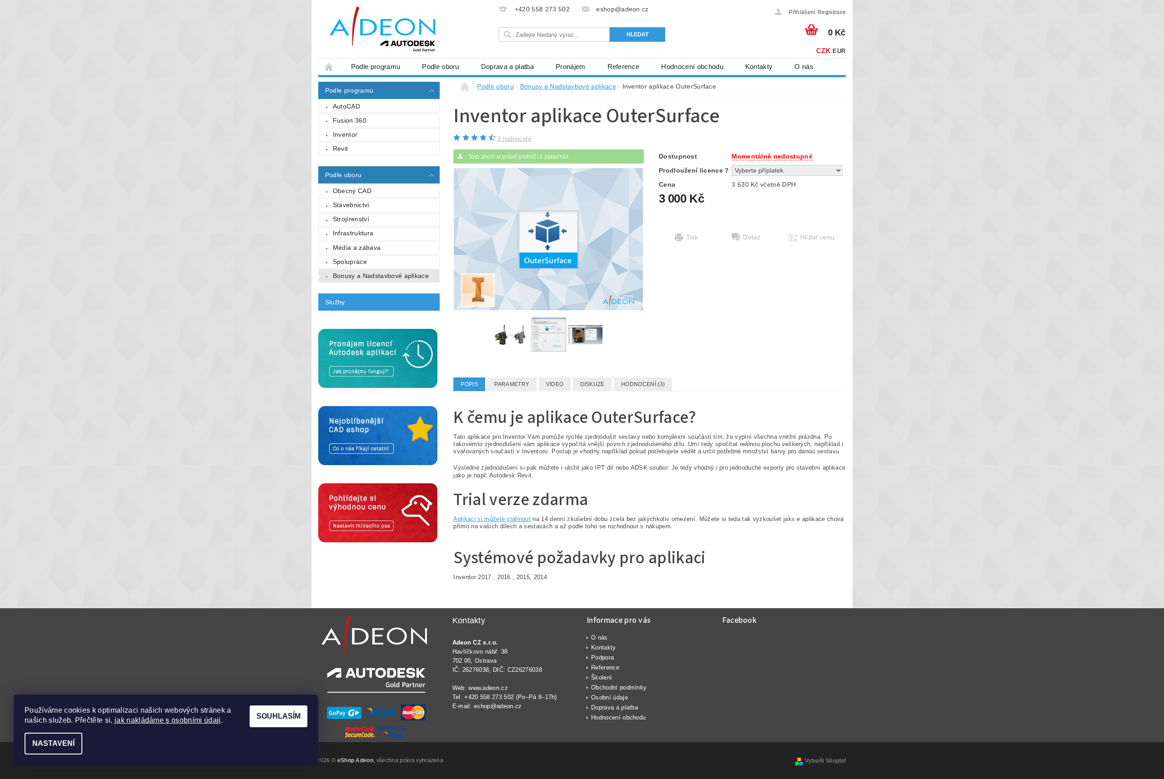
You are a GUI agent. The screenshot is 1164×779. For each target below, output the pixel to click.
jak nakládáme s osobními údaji (168, 720)
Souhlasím (278, 716)
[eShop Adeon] (382, 30)
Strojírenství (351, 219)
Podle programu (375, 66)
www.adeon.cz (488, 688)
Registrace (832, 12)
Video (555, 384)
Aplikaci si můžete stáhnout (492, 519)
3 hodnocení (514, 138)
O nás (803, 66)
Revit (340, 148)
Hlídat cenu (817, 237)
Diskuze (592, 384)
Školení (601, 677)
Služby (335, 302)
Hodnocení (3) (643, 384)
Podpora (602, 657)
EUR (839, 51)
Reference (623, 66)
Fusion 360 (349, 120)
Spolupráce (350, 261)
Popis (469, 384)
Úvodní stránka (329, 66)
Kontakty (759, 66)
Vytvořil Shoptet (825, 761)
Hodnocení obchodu (692, 66)
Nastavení (53, 743)
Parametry (511, 384)
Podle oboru (440, 66)
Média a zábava (357, 247)
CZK (823, 51)
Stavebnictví (351, 204)
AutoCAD (346, 106)
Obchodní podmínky (619, 687)
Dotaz (752, 237)
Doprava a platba (507, 66)
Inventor (345, 134)
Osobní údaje (609, 697)
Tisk (692, 237)
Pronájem (571, 66)
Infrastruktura (353, 233)
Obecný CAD (352, 190)
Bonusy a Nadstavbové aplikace (381, 275)
